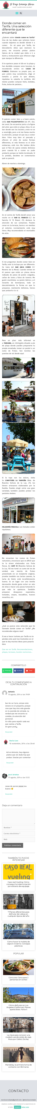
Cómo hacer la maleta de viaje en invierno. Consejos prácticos (18, 944)
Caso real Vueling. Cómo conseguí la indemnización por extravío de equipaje (18, 884)
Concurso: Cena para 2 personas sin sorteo (18, 979)
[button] (17, 13)
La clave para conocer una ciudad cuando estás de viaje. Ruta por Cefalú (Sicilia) (19, 1037)
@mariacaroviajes (29, 1100)
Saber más (25, 1107)
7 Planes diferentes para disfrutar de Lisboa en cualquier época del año (18, 914)
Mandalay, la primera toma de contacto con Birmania (18, 1066)
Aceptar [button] (17, 1107)
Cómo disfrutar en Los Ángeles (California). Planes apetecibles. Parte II (18, 1007)
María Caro (13, 741)
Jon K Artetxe (13, 775)
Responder (9, 732)
